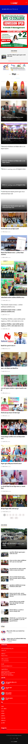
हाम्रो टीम (3, 716)
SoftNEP (15, 741)
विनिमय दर (3, 720)
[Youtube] (17, 738)
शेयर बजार (3, 718)
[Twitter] (14, 738)
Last (16, 518)
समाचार (2, 711)
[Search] (26, 2)
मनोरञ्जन (2, 713)
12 (20, 515)
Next (12, 518)
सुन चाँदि (3, 723)
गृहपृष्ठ (2, 706)
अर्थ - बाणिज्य (3, 709)
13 (23, 515)
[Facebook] (11, 738)
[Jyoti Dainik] (14, 3)
